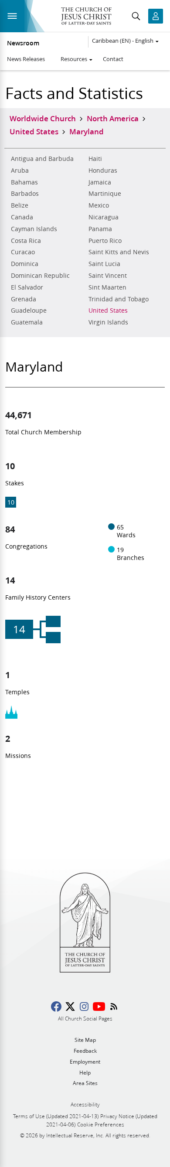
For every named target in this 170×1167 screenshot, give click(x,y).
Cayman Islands (34, 229)
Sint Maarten (107, 287)
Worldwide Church (43, 118)
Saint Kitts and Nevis (118, 252)
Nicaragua (103, 217)
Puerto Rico (105, 240)
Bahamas (24, 182)
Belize (19, 205)
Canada (22, 217)
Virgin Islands (108, 322)
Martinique (104, 193)
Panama (100, 229)
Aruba (20, 170)
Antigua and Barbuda (42, 158)
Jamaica (99, 182)
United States (108, 310)
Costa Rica (26, 240)
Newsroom (23, 43)
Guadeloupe (29, 310)
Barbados (25, 193)
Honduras (102, 170)
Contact (113, 59)
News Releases (26, 59)
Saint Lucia (104, 263)
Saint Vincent (107, 275)
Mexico (98, 205)
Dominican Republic (40, 275)
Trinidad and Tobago (118, 299)
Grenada (23, 299)
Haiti (95, 158)
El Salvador (27, 287)
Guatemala (27, 322)
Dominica (24, 263)
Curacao (23, 252)
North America (113, 118)
